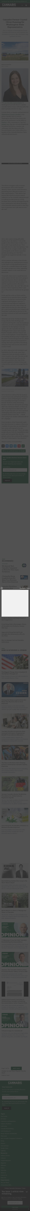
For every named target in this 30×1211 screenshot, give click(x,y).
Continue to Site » (25, 588)
